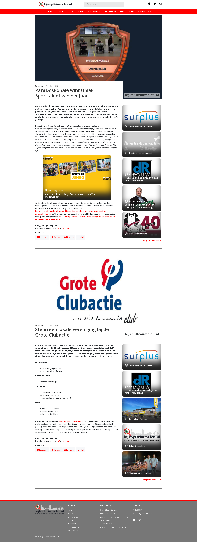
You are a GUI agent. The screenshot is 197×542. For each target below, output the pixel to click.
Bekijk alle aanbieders (152, 240)
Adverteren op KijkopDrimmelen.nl (114, 513)
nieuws (60, 11)
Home (70, 510)
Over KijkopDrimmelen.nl (110, 510)
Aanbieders (72, 523)
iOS (58, 228)
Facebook (43, 237)
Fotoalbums (72, 520)
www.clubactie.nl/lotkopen (69, 421)
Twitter (56, 237)
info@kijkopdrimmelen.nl (144, 513)
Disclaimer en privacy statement (113, 527)
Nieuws (71, 513)
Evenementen (73, 517)
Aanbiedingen (73, 527)
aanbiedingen (127, 11)
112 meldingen (75, 11)
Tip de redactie (106, 523)
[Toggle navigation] (161, 11)
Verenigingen (73, 530)
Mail (81, 237)
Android (66, 228)
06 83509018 (140, 510)
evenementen (94, 11)
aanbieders (110, 11)
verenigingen (144, 11)
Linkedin (70, 237)
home (50, 11)
